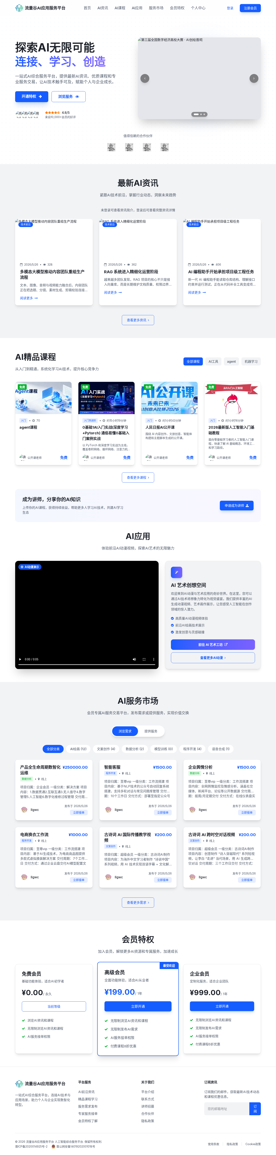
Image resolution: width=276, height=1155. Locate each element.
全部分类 (53, 749)
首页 (87, 8)
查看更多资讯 (136, 320)
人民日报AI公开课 (160, 427)
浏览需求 (125, 731)
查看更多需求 (136, 903)
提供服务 (150, 731)
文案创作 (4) (106, 749)
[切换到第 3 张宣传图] (204, 114)
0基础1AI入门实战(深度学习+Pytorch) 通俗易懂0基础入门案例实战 (105, 433)
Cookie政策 (253, 1144)
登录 (230, 8)
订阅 (255, 1108)
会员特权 (177, 8)
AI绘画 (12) (78, 749)
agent (231, 361)
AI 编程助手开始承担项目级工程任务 (221, 271)
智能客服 (112, 767)
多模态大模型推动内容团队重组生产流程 (52, 274)
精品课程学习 (88, 1099)
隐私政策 (147, 1121)
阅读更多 (26, 298)
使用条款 (213, 1144)
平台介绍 (147, 1092)
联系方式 (147, 1099)
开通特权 (29, 96)
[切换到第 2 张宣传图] (199, 114)
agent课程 (28, 427)
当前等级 (53, 1006)
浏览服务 (66, 96)
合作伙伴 (147, 1114)
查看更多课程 (136, 477)
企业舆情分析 (200, 767)
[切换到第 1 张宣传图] (194, 114)
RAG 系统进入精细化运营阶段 (131, 271)
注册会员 (250, 8)
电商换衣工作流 (34, 834)
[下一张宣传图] (254, 78)
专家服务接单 (88, 1114)
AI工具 (213, 361)
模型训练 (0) (163, 749)
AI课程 (120, 8)
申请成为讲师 (234, 506)
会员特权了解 (88, 1121)
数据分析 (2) (135, 749)
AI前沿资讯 (86, 1092)
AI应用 (137, 8)
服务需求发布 (88, 1106)
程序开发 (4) (192, 749)
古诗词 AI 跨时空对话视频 (211, 834)
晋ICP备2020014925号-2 (31, 1146)
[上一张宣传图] (144, 78)
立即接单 (78, 812)
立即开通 (138, 1006)
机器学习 (251, 361)
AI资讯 (102, 8)
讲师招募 (147, 1106)
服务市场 (156, 8)
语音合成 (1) (221, 749)
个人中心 (198, 8)
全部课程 (193, 361)
